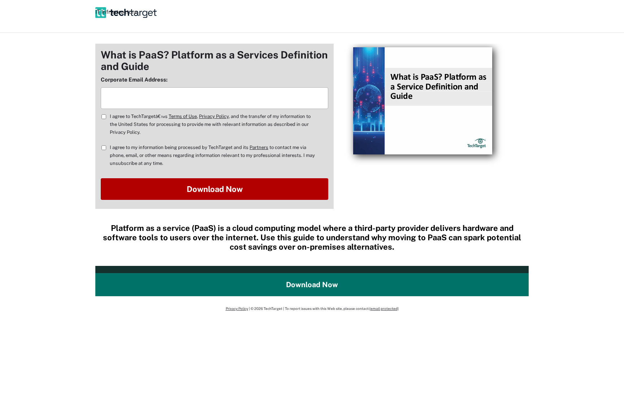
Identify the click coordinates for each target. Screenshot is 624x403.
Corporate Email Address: (134, 79)
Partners (259, 147)
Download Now (312, 284)
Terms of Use (183, 116)
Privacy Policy (214, 116)
